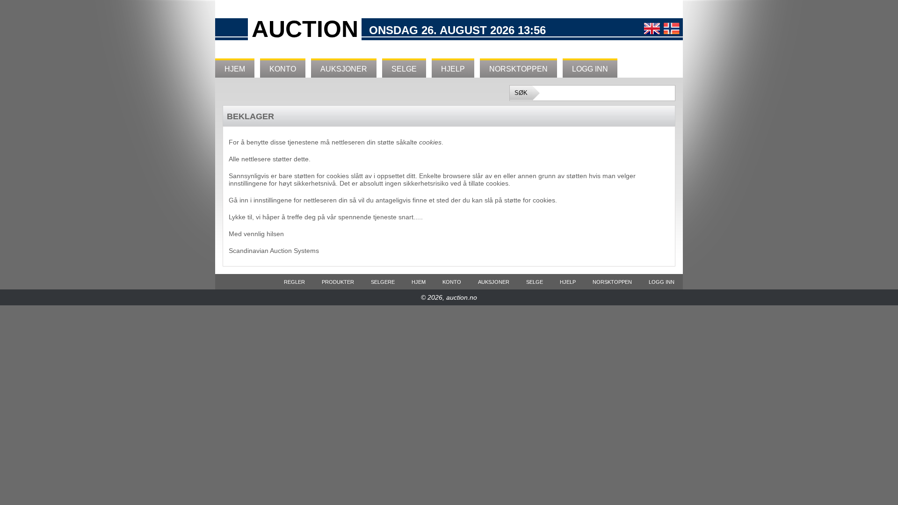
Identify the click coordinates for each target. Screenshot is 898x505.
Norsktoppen (518, 69)
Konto (282, 69)
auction (305, 29)
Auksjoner (343, 69)
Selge (404, 69)
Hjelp (453, 69)
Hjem (234, 69)
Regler (294, 282)
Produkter (338, 282)
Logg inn (590, 69)
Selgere (383, 282)
